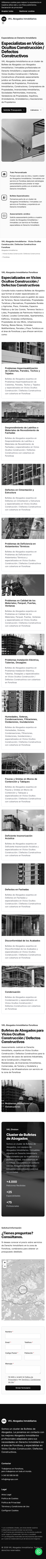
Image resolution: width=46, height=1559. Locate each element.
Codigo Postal (11, 1353)
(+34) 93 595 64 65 (9, 1475)
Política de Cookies (9, 1498)
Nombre (9, 1332)
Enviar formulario (23, 1388)
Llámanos (34, 110)
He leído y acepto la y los (24, 1379)
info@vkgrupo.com (9, 1479)
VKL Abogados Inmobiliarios (22, 19)
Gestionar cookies (27, 11)
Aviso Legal (6, 1494)
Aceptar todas (7, 11)
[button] (23, 1290)
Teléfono (29, 1342)
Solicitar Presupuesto (12, 110)
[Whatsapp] (38, 1551)
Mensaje (9, 1364)
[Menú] (3, 23)
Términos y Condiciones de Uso (15, 1506)
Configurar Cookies (10, 1510)
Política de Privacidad (10, 1502)
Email (8, 1342)
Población (29, 1353)
